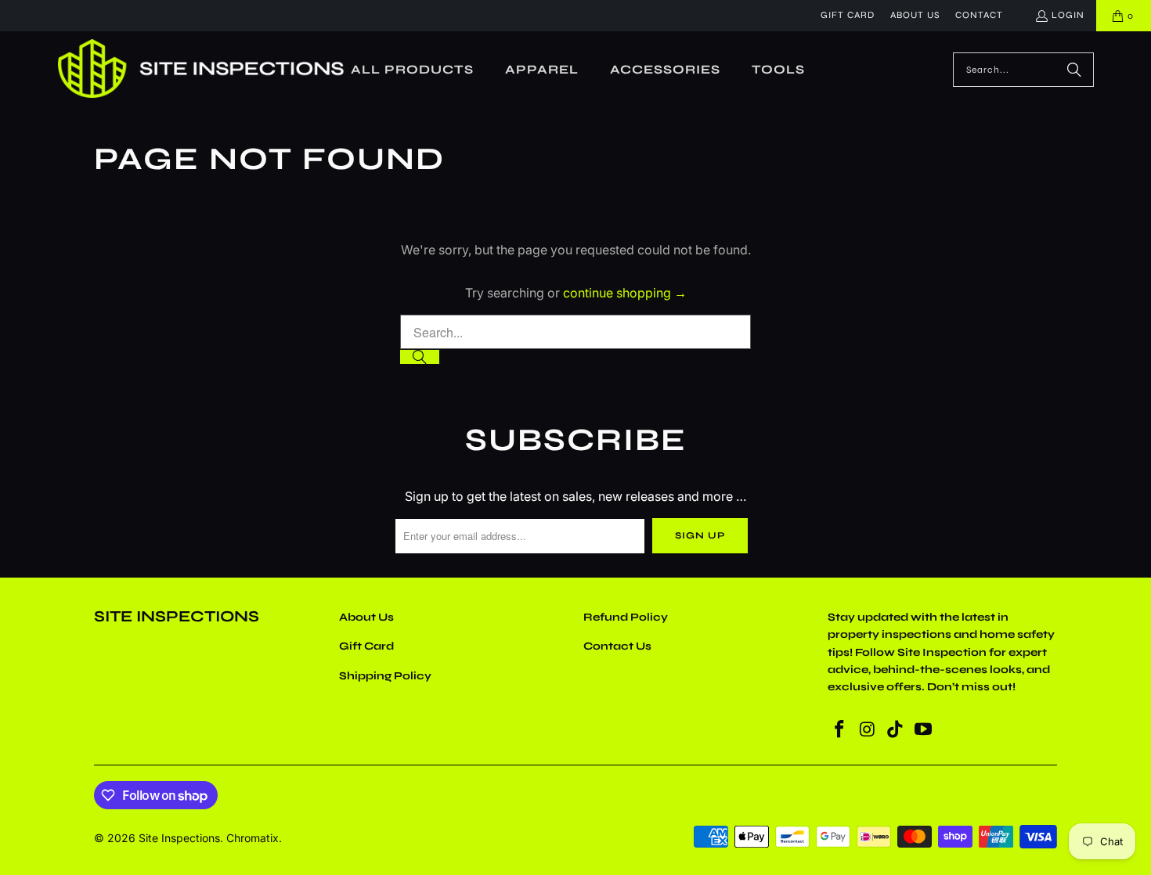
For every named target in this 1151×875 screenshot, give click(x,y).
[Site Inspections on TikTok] (895, 730)
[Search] (1074, 69)
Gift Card (848, 14)
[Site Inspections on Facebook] (839, 730)
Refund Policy (625, 617)
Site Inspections (179, 837)
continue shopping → (625, 293)
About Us (915, 14)
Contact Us (617, 646)
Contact (979, 14)
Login (1068, 14)
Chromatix (252, 837)
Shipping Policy (385, 675)
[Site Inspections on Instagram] (867, 730)
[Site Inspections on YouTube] (923, 730)
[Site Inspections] (201, 70)
